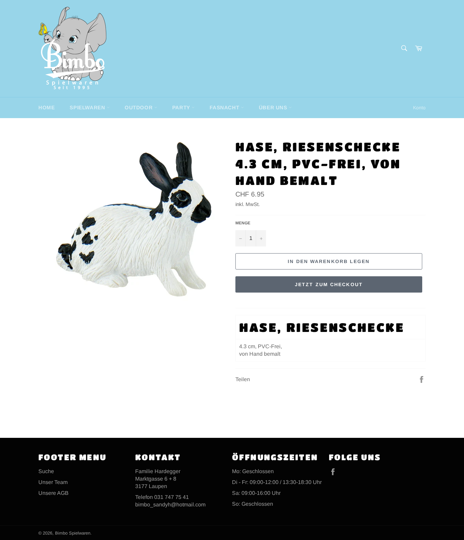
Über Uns (274, 107)
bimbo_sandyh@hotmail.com (170, 504)
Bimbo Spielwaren (72, 533)
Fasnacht (225, 107)
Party (182, 107)
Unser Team (53, 482)
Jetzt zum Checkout (329, 284)
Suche (46, 471)
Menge (242, 223)
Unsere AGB (53, 493)
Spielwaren (88, 107)
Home (46, 107)
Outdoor (139, 107)
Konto (419, 107)
